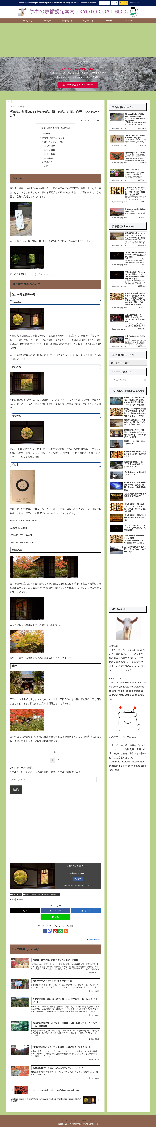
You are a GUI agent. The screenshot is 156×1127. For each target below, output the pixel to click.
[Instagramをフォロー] (50, 931)
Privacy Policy (87, 1120)
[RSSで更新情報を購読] (66, 931)
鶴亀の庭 (48, 162)
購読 (16, 789)
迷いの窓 (51, 150)
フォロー (79, 879)
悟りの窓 (51, 154)
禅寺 (13, 894)
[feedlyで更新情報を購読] (60, 931)
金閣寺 (21, 899)
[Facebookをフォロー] (45, 931)
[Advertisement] (78, 40)
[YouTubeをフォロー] (55, 931)
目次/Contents (48, 127)
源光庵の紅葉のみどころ (53, 137)
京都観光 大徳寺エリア (32, 894)
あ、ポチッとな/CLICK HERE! (78, 84)
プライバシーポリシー (72, 1120)
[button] (145, 380)
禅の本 (50, 158)
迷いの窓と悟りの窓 (53, 142)
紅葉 (20, 894)
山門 (46, 166)
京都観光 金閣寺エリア (51, 894)
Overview (46, 133)
